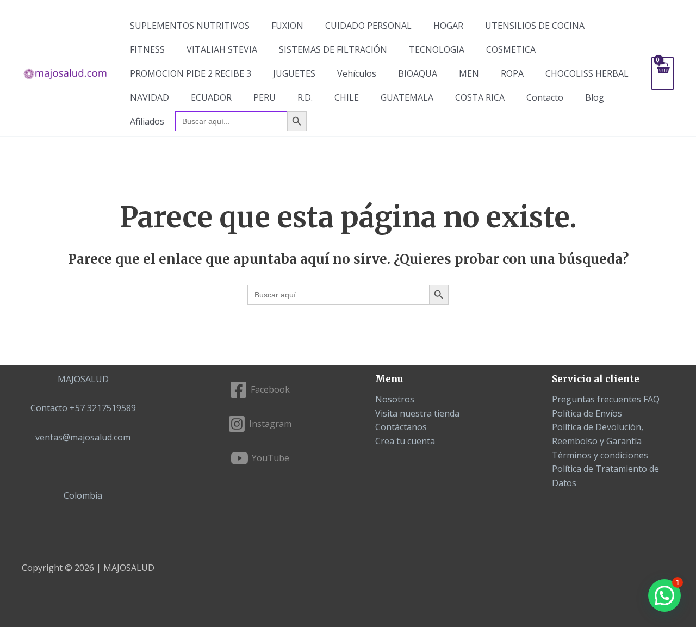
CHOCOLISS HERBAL (587, 73)
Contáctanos (401, 427)
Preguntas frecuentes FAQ (606, 399)
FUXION (287, 26)
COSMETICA (511, 49)
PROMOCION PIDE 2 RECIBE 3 (190, 73)
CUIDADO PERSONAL (368, 26)
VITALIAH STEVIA (222, 49)
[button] (664, 595)
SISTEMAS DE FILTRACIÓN (333, 49)
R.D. (305, 97)
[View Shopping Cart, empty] (662, 73)
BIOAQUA (417, 73)
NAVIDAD (149, 97)
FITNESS (147, 49)
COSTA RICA (480, 97)
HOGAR (448, 26)
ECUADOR (211, 97)
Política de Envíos (587, 413)
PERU (264, 97)
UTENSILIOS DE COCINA (535, 26)
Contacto (544, 97)
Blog (594, 97)
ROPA (512, 73)
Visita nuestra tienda (417, 413)
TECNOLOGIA (436, 49)
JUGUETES (294, 73)
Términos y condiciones (600, 455)
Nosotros (394, 399)
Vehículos (356, 73)
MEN (469, 73)
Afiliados (147, 121)
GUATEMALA (407, 97)
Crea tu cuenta (405, 441)
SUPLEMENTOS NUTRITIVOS (190, 26)
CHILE (346, 97)
